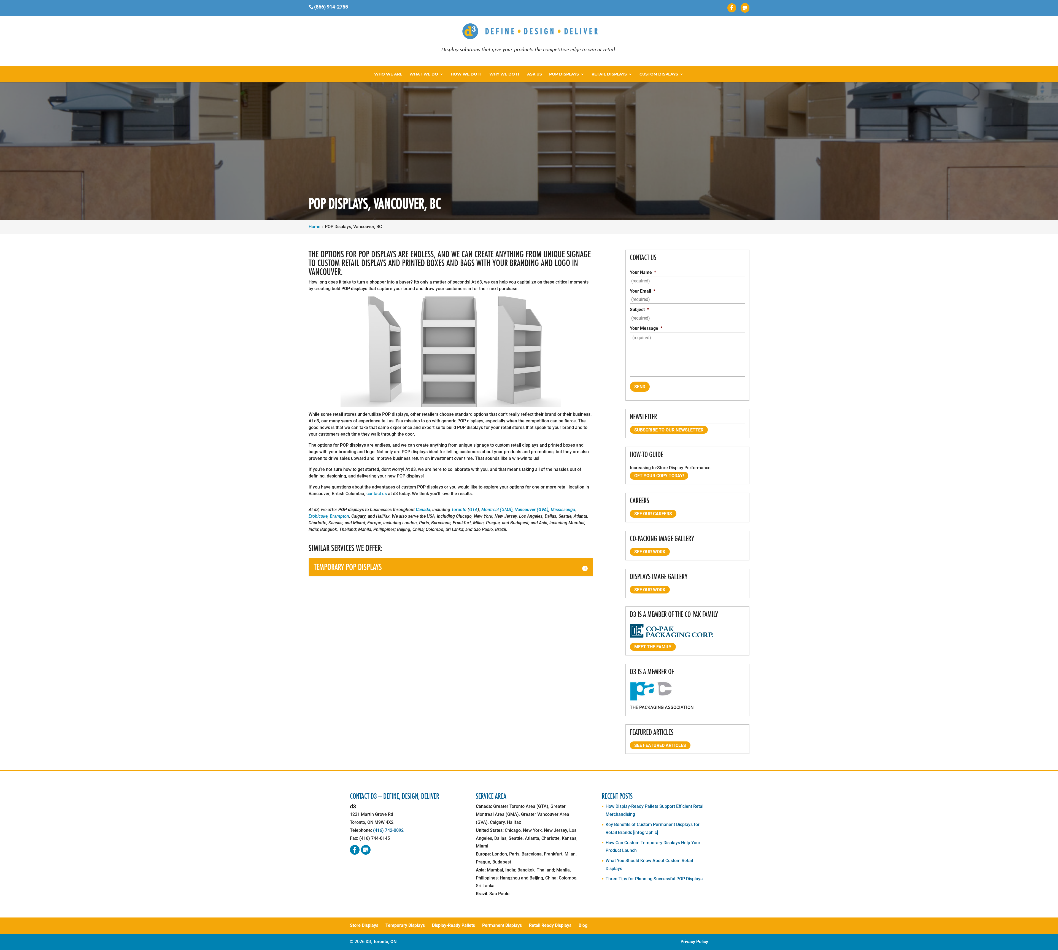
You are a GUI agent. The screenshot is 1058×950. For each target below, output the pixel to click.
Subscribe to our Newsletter (668, 430)
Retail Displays (609, 74)
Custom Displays (658, 74)
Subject (639, 309)
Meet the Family (652, 646)
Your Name (643, 272)
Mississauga (563, 509)
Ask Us (534, 74)
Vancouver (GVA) (532, 509)
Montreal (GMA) (497, 509)
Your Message (646, 328)
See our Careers (653, 513)
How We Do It (466, 74)
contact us (376, 493)
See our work (649, 551)
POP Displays (564, 74)
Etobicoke (318, 516)
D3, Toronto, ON (381, 941)
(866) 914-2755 (331, 7)
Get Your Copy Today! (659, 475)
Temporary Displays (405, 925)
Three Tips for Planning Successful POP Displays (654, 878)
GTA (473, 509)
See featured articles (660, 745)
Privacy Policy (694, 941)
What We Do (423, 74)
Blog (583, 925)
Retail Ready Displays (550, 925)
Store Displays (364, 925)
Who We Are (388, 74)
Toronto (458, 509)
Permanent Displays (502, 925)
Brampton (339, 516)
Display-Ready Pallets (453, 925)
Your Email (642, 291)
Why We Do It (504, 74)
